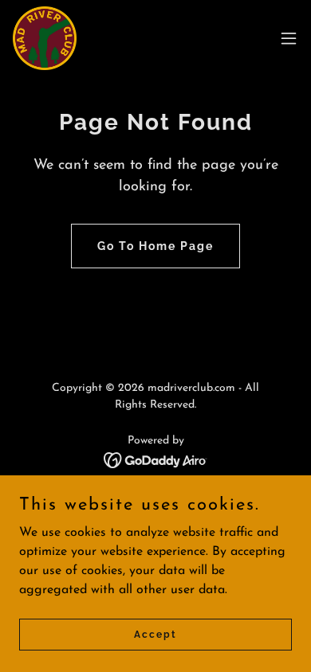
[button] (289, 38)
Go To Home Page (155, 246)
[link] (45, 38)
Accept (155, 633)
